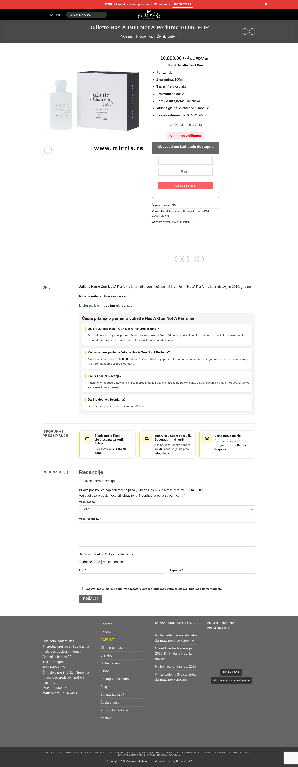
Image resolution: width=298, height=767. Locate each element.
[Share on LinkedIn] (200, 259)
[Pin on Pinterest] (193, 259)
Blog (103, 687)
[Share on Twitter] (178, 259)
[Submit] (103, 14)
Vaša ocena (87, 501)
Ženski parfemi (167, 36)
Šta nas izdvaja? (112, 694)
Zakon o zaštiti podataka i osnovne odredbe (126, 752)
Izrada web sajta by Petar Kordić (171, 761)
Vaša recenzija (90, 518)
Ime (82, 570)
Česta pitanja (109, 702)
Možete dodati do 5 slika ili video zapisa (107, 554)
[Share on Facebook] (171, 259)
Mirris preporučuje (113, 647)
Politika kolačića (240, 752)
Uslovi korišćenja (131, 755)
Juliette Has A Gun (190, 65)
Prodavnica (144, 36)
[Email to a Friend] (185, 259)
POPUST (107, 640)
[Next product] (245, 31)
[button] (51, 15)
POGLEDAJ (182, 4)
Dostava (175, 755)
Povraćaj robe (215, 752)
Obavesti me (185, 185)
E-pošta (176, 570)
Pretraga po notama (114, 679)
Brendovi (106, 655)
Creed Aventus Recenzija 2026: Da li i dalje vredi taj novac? (173, 654)
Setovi (104, 671)
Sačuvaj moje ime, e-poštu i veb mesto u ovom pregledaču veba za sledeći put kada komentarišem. (153, 588)
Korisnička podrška (114, 710)
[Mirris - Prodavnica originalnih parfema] (149, 14)
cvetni (166, 221)
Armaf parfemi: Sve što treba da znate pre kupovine (175, 677)
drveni (175, 221)
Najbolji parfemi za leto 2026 (175, 666)
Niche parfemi (173, 211)
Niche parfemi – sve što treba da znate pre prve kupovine (176, 638)
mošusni (185, 221)
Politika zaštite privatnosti (181, 752)
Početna (126, 36)
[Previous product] (252, 31)
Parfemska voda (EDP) (196, 211)
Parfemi (105, 632)
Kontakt (105, 718)
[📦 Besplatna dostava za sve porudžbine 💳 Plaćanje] (218, 643)
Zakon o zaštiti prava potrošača (68, 752)
